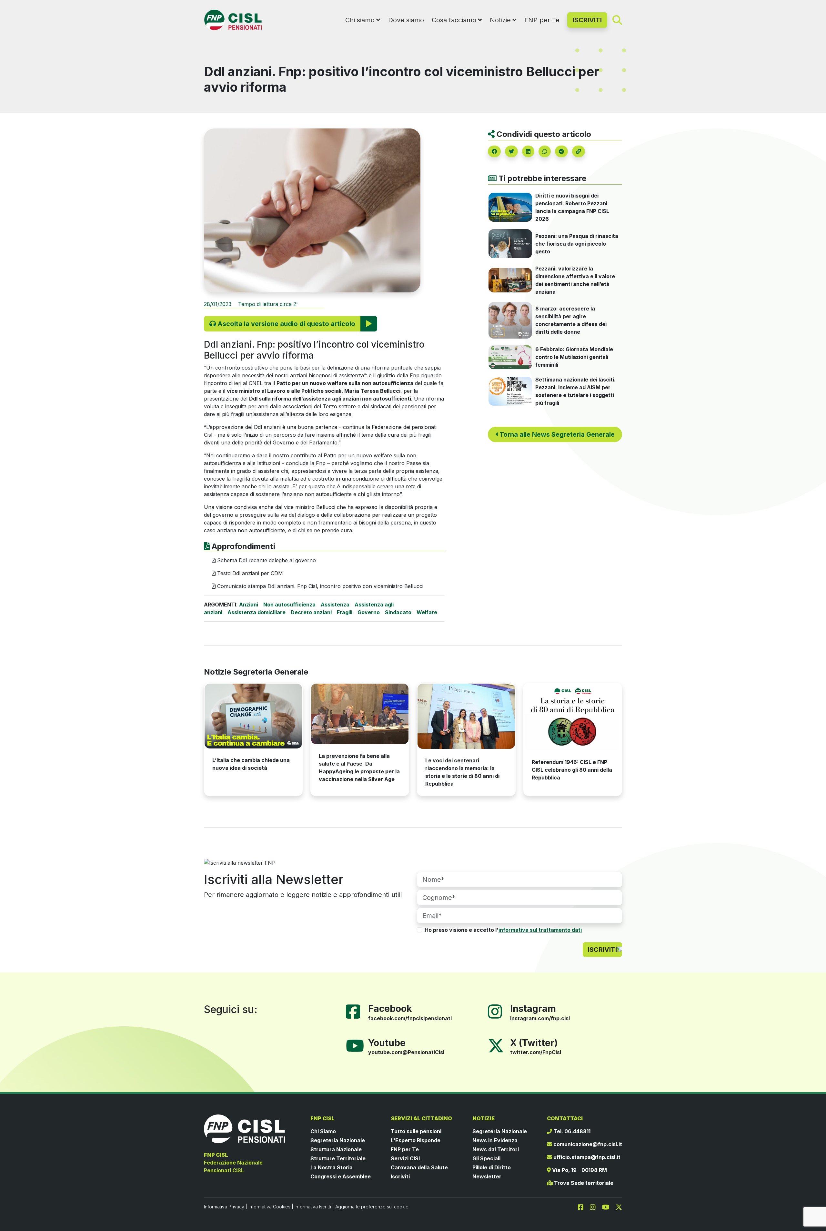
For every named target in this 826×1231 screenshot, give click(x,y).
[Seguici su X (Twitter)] (496, 1045)
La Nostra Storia (331, 1167)
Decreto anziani (311, 612)
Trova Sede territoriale (583, 1183)
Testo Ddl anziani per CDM (249, 573)
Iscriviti (400, 1176)
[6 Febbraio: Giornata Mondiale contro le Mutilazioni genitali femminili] (510, 356)
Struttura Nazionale (336, 1149)
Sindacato (398, 612)
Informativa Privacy (224, 1206)
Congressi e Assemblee (340, 1176)
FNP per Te (541, 20)
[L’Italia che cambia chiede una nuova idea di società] (253, 716)
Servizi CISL (406, 1158)
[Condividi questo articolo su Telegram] (561, 151)
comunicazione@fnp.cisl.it (587, 1144)
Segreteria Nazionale (337, 1140)
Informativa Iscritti (313, 1206)
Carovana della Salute (419, 1167)
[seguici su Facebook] (583, 1206)
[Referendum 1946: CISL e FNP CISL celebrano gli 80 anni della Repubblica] (572, 717)
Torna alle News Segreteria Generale (556, 434)
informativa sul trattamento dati (540, 930)
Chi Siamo (323, 1131)
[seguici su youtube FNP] (608, 1206)
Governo (369, 612)
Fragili (344, 612)
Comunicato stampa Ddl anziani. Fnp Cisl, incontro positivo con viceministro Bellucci (319, 586)
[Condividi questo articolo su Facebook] (494, 151)
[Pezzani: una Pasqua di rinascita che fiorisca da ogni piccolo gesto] (510, 243)
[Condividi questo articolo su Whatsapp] (545, 151)
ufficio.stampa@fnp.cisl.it (586, 1157)
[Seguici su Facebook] (355, 1011)
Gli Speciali (486, 1158)
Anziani (248, 604)
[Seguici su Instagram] (497, 1011)
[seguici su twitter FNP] (619, 1206)
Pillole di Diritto (491, 1167)
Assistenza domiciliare (256, 612)
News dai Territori (495, 1149)
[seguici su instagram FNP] (595, 1206)
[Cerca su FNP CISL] (617, 20)
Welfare (427, 612)
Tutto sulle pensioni (416, 1131)
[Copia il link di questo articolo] (578, 151)
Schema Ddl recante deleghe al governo (266, 560)
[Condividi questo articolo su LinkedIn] (528, 151)
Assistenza (335, 604)
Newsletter (486, 1176)
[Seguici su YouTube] (357, 1045)
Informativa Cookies (269, 1206)
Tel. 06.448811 (571, 1131)
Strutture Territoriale (338, 1158)
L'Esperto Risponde (415, 1140)
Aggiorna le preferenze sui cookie (371, 1206)
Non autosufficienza (289, 604)
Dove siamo (406, 20)
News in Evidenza (495, 1140)
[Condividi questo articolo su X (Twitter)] (511, 151)
